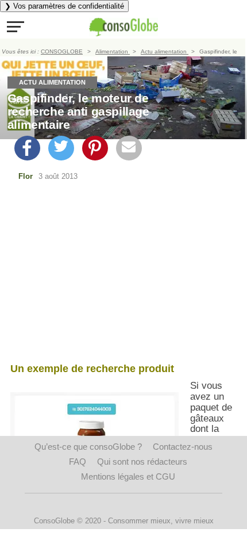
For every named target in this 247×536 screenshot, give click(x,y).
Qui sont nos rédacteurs (142, 461)
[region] (123, 274)
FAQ (77, 461)
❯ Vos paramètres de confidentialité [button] (64, 6)
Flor (25, 176)
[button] (15, 26)
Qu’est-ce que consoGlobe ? (88, 446)
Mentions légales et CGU (128, 476)
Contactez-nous (183, 446)
